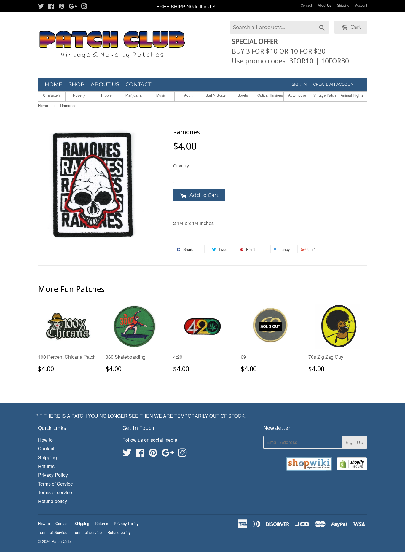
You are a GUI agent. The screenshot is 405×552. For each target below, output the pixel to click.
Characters (52, 95)
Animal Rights (352, 95)
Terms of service (55, 492)
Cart (355, 27)
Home (53, 84)
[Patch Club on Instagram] (84, 6)
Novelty (79, 95)
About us (105, 84)
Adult (188, 95)
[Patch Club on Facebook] (51, 6)
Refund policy (52, 501)
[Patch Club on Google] (73, 6)
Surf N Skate (215, 95)
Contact (306, 5)
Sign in (299, 84)
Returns (46, 466)
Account (361, 5)
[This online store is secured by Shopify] (352, 465)
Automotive (297, 95)
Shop (76, 84)
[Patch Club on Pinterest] (61, 6)
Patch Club (61, 541)
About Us (324, 5)
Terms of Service (55, 483)
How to (45, 439)
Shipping (343, 5)
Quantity (181, 166)
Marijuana (133, 95)
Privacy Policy (53, 474)
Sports (242, 95)
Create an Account (334, 84)
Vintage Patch (324, 95)
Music (161, 95)
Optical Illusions (270, 95)
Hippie (106, 95)
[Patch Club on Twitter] (41, 6)
